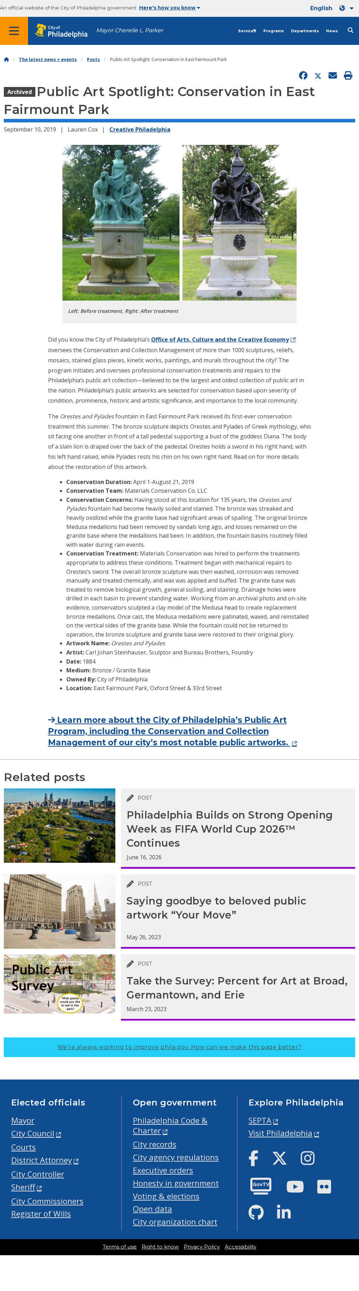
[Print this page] (348, 76)
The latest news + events (48, 59)
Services (247, 31)
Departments (305, 31)
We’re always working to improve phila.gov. (179, 1047)
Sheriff (23, 1187)
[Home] (6, 59)
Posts (93, 59)
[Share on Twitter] (318, 76)
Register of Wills (41, 1213)
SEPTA (260, 1120)
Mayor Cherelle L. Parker (129, 30)
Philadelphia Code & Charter (170, 1125)
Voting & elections (166, 1196)
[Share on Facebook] (303, 76)
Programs (273, 31)
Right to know (160, 1247)
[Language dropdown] (348, 8)
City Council (32, 1133)
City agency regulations (176, 1157)
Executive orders (163, 1170)
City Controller (37, 1174)
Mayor (22, 1120)
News (332, 31)
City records (154, 1144)
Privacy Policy (202, 1247)
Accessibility (240, 1247)
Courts (23, 1147)
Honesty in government (176, 1183)
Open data (152, 1208)
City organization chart (175, 1221)
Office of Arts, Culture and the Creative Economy (220, 339)
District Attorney (41, 1160)
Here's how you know (167, 8)
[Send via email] (333, 76)
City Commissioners (47, 1201)
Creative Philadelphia (139, 129)
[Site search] (350, 30)
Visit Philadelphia (280, 1133)
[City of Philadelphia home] (65, 31)
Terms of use (120, 1247)
